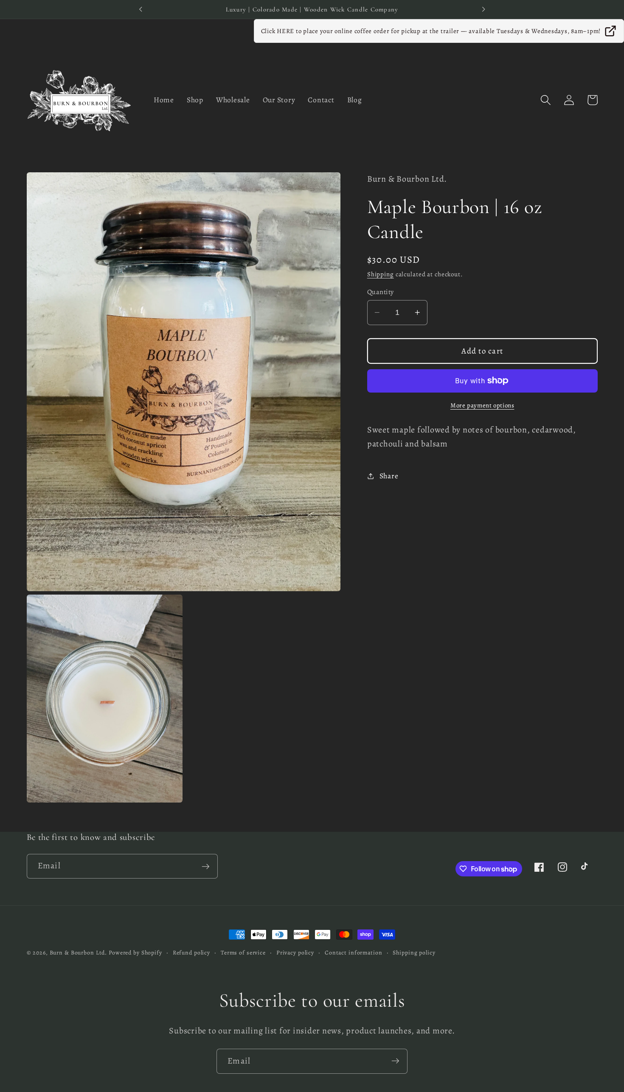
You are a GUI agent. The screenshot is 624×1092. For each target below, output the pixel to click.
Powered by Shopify (135, 953)
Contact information (353, 953)
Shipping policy (414, 953)
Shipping (380, 274)
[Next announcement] (483, 9)
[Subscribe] (205, 866)
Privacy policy (295, 953)
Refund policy (191, 953)
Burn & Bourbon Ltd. (78, 953)
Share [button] (389, 476)
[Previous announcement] (140, 9)
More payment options (482, 405)
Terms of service (243, 953)
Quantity (380, 292)
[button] (545, 100)
